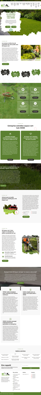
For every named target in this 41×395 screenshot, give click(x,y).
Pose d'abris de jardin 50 (31, 5)
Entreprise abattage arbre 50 (17, 4)
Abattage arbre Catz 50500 (4, 357)
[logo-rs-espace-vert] (5, 5)
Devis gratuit (10, 159)
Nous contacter (31, 159)
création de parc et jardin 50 (38, 5)
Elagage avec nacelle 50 (34, 4)
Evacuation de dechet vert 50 (23, 4)
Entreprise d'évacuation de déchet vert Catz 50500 (15, 356)
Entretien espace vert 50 (12, 4)
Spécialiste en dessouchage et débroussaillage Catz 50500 (15, 359)
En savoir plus (23, 97)
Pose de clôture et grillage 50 (36, 5)
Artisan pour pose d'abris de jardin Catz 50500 (25, 355)
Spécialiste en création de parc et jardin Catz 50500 (36, 358)
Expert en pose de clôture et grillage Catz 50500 (36, 355)
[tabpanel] (22, 100)
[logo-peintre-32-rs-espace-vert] (5, 375)
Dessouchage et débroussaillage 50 (28, 4)
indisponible (33, 374)
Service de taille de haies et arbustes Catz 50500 (4, 355)
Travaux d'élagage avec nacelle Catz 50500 (26, 358)
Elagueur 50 (20, 3)
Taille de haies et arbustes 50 (15, 4)
